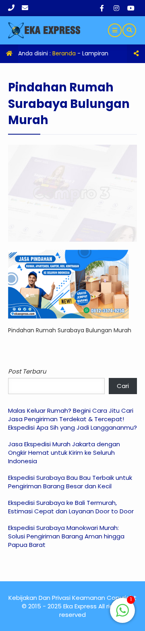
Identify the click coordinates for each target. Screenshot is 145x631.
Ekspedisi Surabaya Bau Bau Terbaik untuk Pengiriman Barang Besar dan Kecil (70, 481)
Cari (123, 386)
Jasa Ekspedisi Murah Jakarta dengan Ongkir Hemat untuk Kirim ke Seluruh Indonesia (64, 452)
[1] (122, 615)
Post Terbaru (27, 371)
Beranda (64, 53)
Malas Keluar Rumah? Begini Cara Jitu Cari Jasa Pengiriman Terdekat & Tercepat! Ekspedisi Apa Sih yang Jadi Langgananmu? (72, 419)
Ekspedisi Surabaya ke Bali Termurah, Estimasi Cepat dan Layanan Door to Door (71, 506)
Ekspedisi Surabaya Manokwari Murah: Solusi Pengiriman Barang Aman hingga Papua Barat (66, 536)
